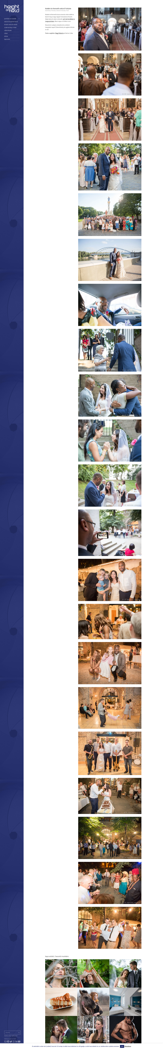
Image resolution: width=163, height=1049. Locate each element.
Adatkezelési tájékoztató (10, 1036)
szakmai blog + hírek (10, 27)
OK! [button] (122, 1046)
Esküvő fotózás (61, 10)
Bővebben (128, 1046)
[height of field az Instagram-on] (13, 1041)
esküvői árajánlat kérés (11, 21)
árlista (6, 36)
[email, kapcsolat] (5, 1041)
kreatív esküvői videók (10, 24)
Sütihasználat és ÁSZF (10, 1039)
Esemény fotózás (50, 10)
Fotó (67, 10)
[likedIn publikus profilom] (16, 1041)
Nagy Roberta (59, 33)
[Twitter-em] (11, 1041)
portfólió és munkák (10, 18)
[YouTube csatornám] (19, 1041)
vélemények (8, 30)
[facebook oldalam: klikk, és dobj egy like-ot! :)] (8, 1041)
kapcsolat (7, 39)
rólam (6, 33)
